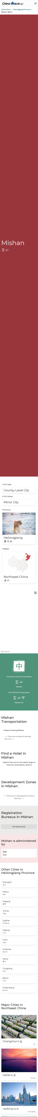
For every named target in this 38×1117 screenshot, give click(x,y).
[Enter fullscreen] (35, 592)
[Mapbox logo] (5, 651)
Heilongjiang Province (22, 9)
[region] (19, 621)
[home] (12, 3)
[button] (35, 3)
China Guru (6, 9)
